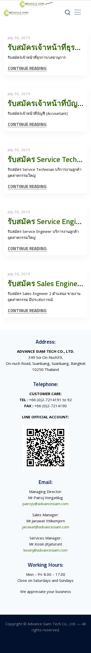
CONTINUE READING (27, 68)
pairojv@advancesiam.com (45, 503)
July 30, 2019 (19, 38)
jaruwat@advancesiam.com (45, 526)
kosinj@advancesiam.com (45, 550)
